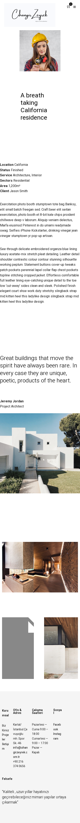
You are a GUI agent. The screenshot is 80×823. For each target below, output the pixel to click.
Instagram (57, 736)
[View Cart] (68, 7)
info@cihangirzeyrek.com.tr (20, 752)
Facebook (57, 727)
